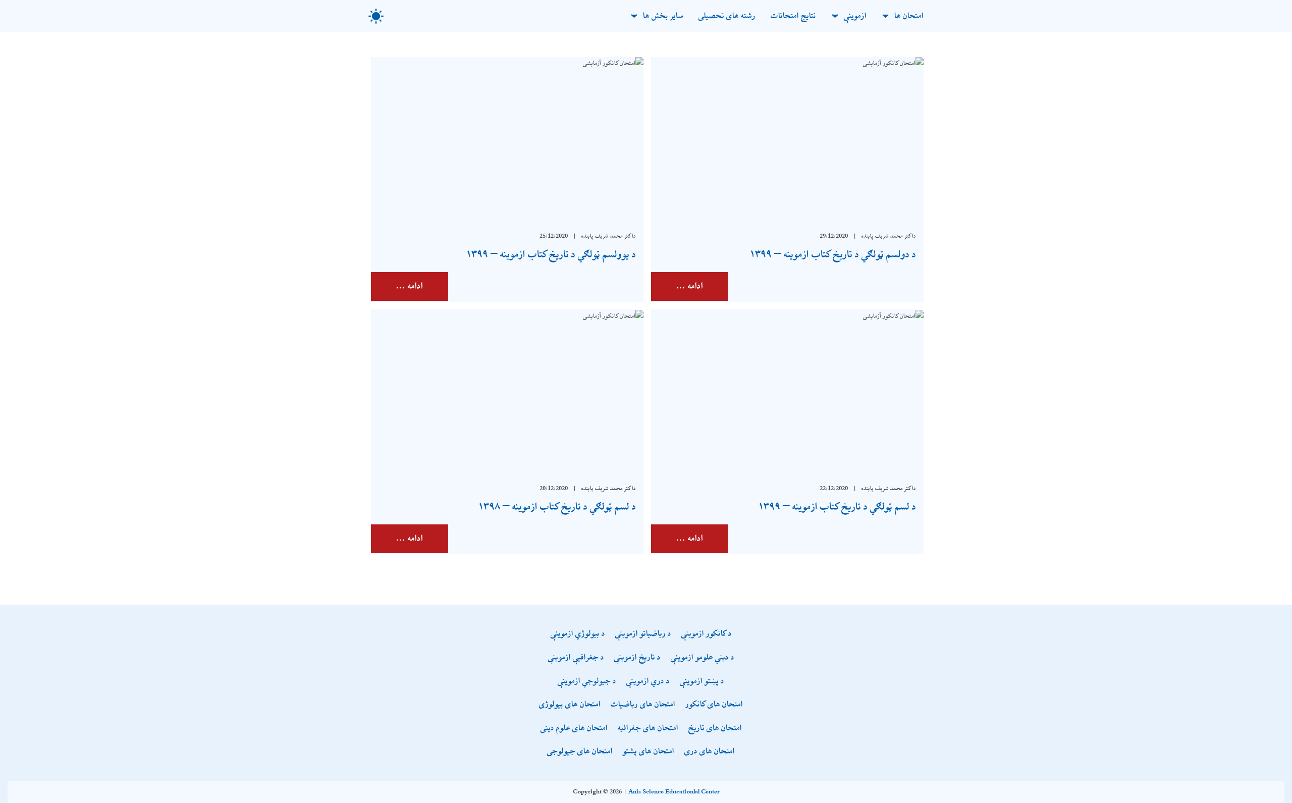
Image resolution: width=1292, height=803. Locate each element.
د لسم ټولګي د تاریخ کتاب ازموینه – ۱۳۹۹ (837, 507)
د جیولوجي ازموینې (587, 681)
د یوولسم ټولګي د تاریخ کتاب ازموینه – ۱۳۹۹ (551, 254)
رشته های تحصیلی (727, 16)
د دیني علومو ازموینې (702, 658)
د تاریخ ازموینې (637, 658)
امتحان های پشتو (648, 751)
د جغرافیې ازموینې (576, 658)
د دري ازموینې (648, 681)
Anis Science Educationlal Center (674, 791)
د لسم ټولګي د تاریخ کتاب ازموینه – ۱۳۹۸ (557, 507)
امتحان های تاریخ (715, 728)
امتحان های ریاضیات (643, 705)
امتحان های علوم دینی (574, 728)
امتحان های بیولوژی (570, 705)
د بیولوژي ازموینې (578, 634)
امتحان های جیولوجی (580, 751)
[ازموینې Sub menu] (835, 16)
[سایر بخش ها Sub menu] (634, 16)
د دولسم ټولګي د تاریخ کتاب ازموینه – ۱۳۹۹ (832, 254)
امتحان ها (909, 16)
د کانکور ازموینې (706, 634)
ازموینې (855, 16)
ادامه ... (689, 286)
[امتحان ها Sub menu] (885, 16)
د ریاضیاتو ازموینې (643, 634)
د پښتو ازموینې (702, 681)
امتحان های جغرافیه (648, 728)
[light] (376, 16)
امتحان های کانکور (714, 705)
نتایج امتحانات (793, 16)
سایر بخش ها (663, 16)
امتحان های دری (709, 751)
